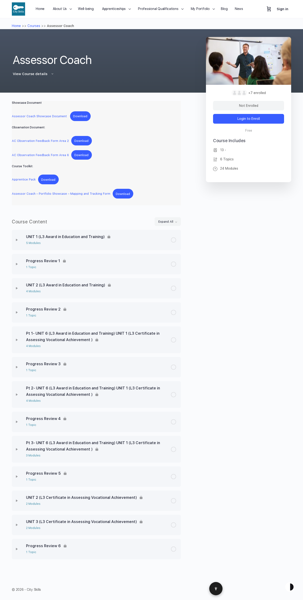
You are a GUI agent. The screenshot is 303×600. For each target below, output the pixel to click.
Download (80, 116)
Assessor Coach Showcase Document (40, 116)
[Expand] (17, 240)
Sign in (282, 9)
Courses (33, 26)
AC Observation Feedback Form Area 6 (40, 155)
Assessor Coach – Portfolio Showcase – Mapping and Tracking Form (61, 194)
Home (16, 26)
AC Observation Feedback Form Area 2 (40, 141)
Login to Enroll (248, 119)
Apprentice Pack (24, 179)
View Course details (30, 74)
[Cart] (269, 9)
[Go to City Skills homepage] (18, 8)
